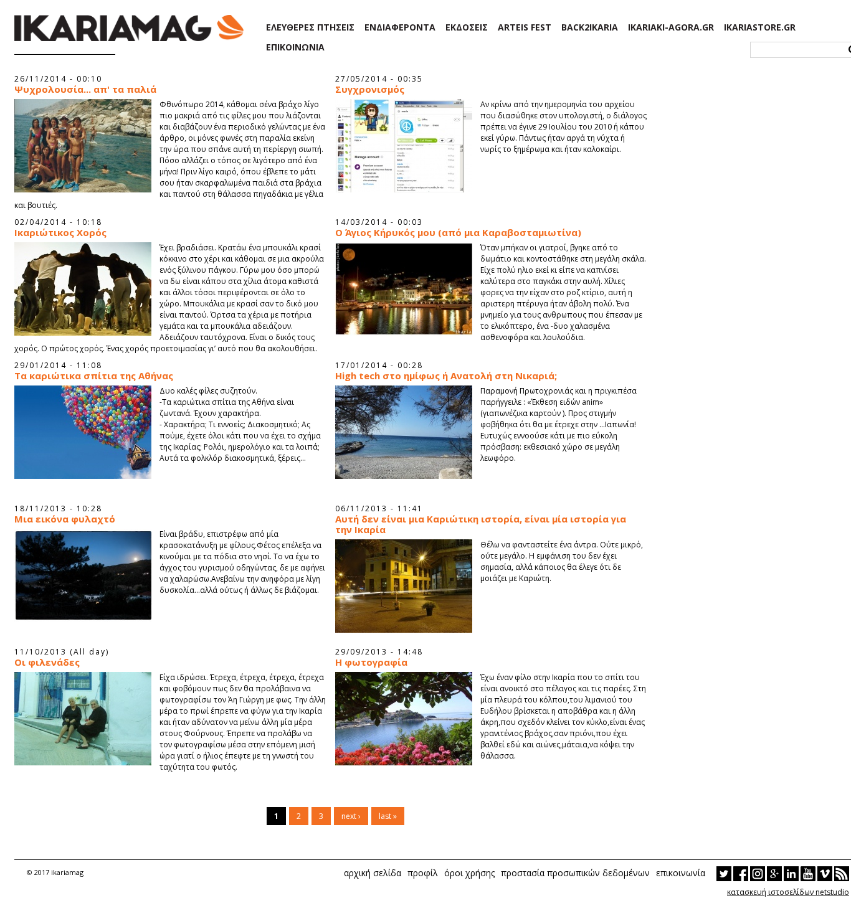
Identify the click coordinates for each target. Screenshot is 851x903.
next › (351, 816)
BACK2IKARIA (589, 27)
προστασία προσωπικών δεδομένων (575, 873)
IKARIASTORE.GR (760, 27)
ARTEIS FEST (524, 27)
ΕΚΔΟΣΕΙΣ (466, 27)
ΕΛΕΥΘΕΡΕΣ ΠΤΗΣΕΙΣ (310, 27)
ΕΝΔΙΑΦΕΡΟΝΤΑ (399, 27)
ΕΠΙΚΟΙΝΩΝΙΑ (295, 47)
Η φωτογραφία (371, 662)
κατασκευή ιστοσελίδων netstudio (788, 892)
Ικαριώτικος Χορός (60, 232)
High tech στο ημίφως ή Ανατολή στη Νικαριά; (446, 376)
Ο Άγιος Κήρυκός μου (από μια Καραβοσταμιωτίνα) (458, 232)
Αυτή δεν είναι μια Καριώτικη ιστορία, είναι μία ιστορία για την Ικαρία (480, 524)
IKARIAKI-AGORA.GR (671, 27)
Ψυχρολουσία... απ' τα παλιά (85, 89)
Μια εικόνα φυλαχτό (64, 519)
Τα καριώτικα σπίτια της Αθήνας (93, 376)
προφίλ (422, 873)
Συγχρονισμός (369, 89)
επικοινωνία (680, 873)
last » (388, 816)
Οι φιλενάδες (47, 662)
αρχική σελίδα (372, 873)
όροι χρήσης (469, 873)
